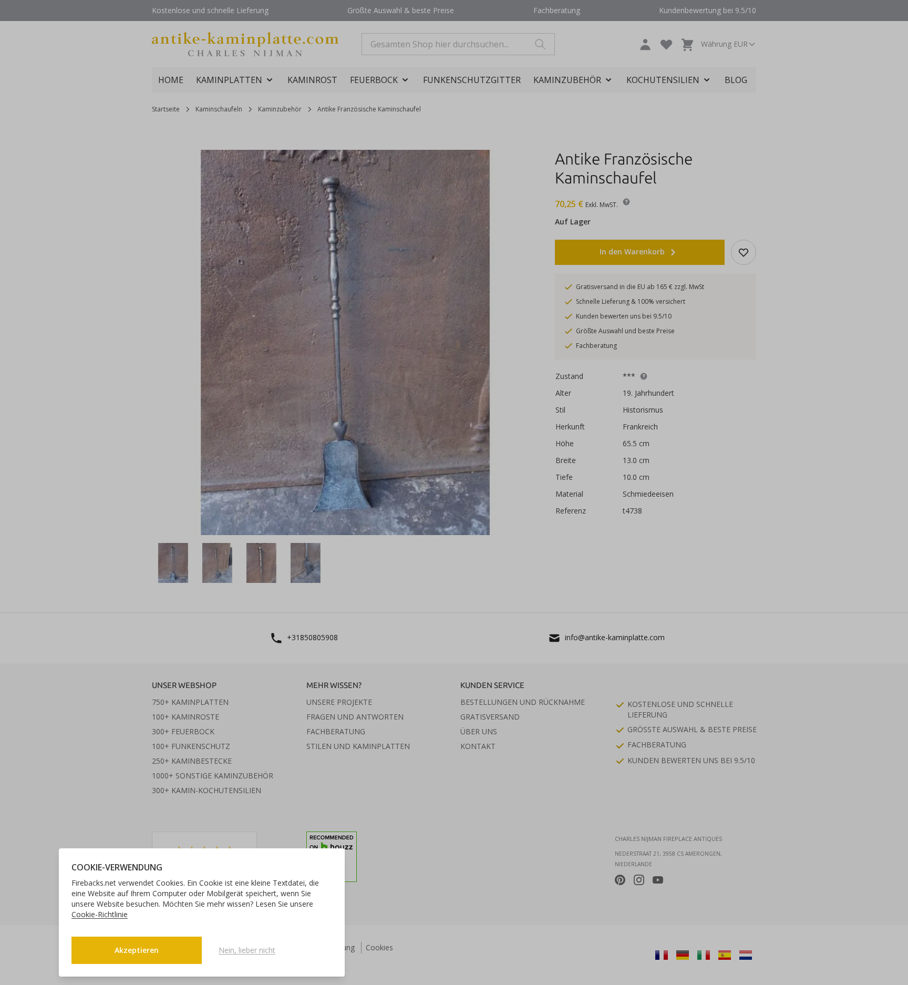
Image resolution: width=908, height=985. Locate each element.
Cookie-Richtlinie (99, 914)
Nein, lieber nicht (247, 950)
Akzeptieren (137, 950)
